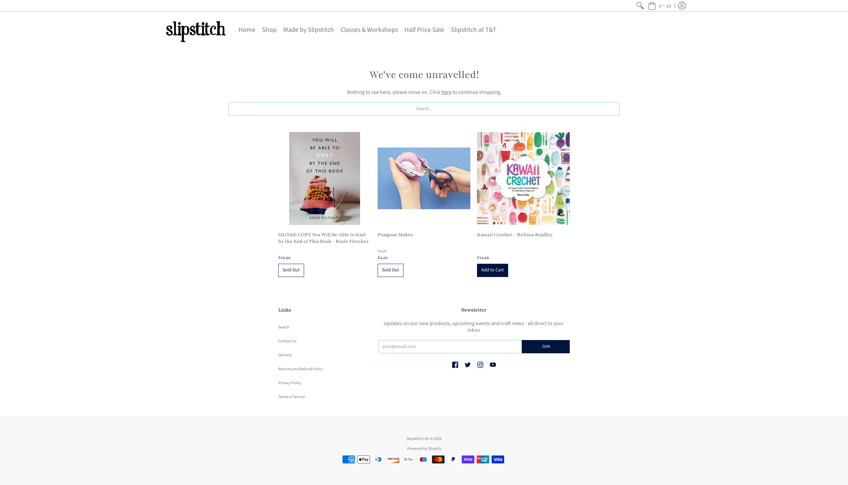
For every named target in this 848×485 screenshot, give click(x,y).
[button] (659, 5)
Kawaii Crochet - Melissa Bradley (515, 235)
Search (284, 327)
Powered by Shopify (424, 448)
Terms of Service (291, 397)
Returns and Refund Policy (300, 369)
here (446, 92)
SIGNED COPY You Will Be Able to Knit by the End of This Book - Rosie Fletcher (323, 238)
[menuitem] (640, 5)
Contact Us (287, 341)
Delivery (285, 355)
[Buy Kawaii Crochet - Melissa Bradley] (523, 178)
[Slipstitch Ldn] (195, 30)
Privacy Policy (289, 383)
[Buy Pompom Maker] (424, 178)
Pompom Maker (395, 235)
